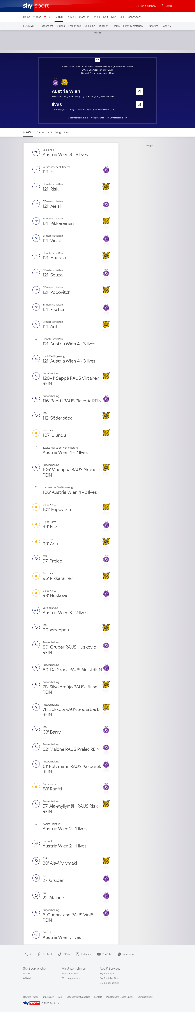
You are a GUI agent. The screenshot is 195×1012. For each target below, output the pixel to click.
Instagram (86, 954)
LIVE (48, 16)
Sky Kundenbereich (109, 983)
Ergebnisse (74, 25)
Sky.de (26, 973)
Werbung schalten (71, 978)
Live (66, 132)
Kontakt (98, 997)
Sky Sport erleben (146, 5)
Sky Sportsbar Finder (110, 978)
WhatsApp (128, 954)
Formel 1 (71, 16)
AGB (60, 997)
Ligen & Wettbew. (133, 25)
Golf (105, 16)
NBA (113, 16)
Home (26, 16)
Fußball (59, 16)
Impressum (48, 997)
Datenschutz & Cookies (78, 997)
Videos (37, 16)
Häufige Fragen (31, 997)
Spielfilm (28, 132)
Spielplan (90, 25)
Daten (40, 132)
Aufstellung (54, 132)
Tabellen (103, 25)
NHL (121, 16)
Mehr (165, 25)
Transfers (152, 25)
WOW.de (27, 978)
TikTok (67, 954)
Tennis (96, 16)
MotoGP (84, 16)
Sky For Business (70, 973)
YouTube (107, 954)
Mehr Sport (134, 16)
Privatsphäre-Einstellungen (119, 997)
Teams (116, 25)
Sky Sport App (107, 973)
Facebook (47, 954)
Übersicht (47, 25)
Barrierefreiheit (145, 997)
